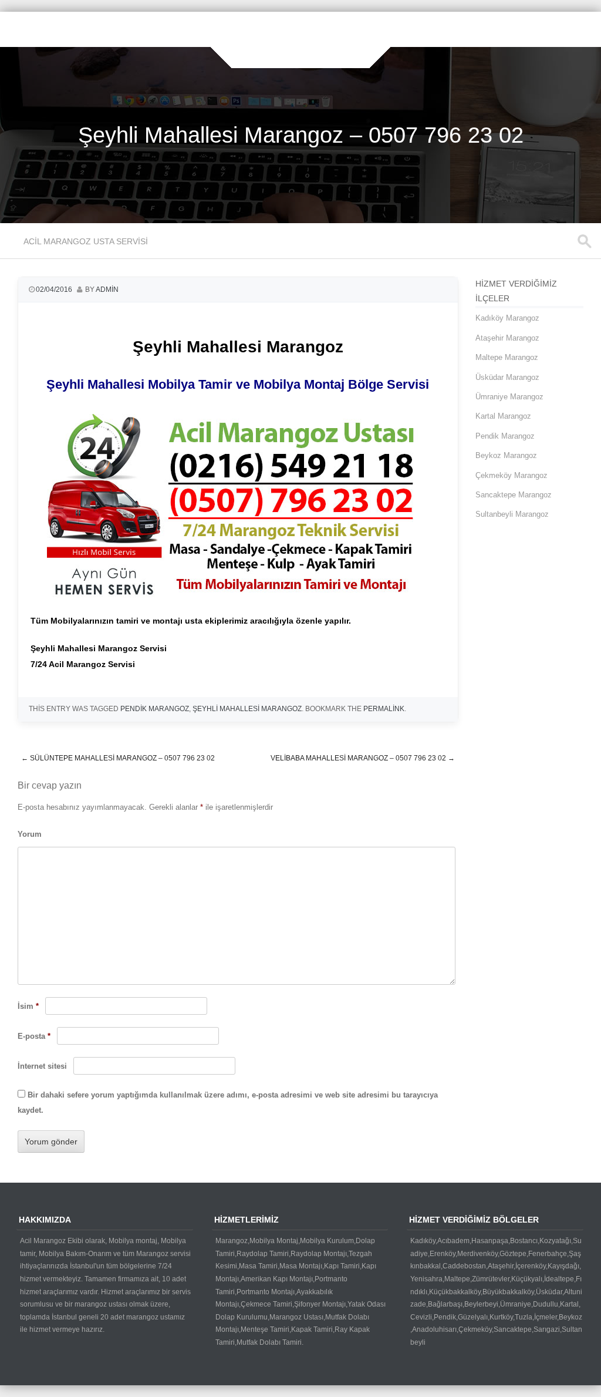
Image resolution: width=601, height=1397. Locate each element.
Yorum (30, 834)
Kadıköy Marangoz (507, 318)
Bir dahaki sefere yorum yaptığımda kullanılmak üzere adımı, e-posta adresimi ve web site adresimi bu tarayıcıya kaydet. (228, 1102)
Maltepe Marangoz (506, 357)
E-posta (34, 1036)
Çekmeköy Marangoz (511, 475)
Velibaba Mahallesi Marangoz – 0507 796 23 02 (363, 758)
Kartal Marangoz (503, 416)
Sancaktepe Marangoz (513, 494)
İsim (28, 1006)
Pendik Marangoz (154, 709)
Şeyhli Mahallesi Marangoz (247, 709)
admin (107, 289)
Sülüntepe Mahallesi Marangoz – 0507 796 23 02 (118, 758)
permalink (383, 709)
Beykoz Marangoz (506, 455)
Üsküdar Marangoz (507, 377)
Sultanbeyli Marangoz (512, 514)
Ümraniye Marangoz (509, 396)
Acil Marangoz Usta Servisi (85, 241)
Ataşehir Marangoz (507, 338)
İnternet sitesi (42, 1066)
